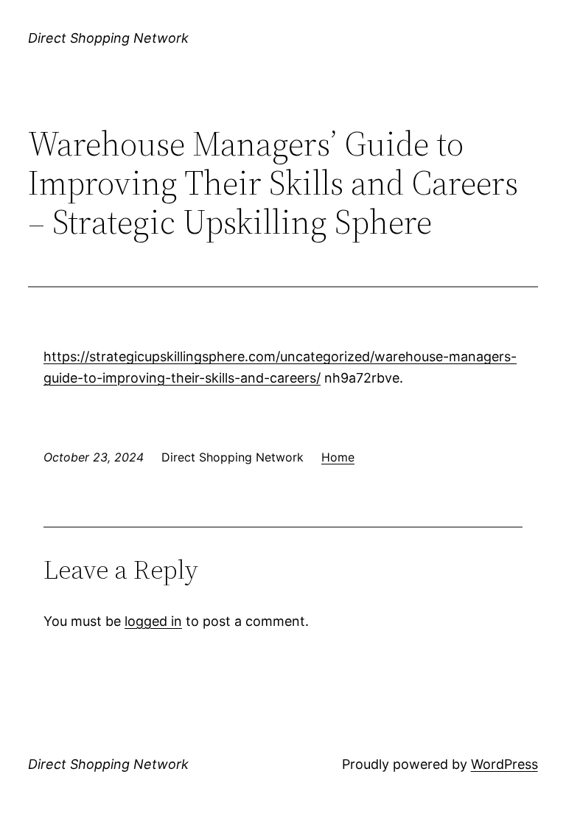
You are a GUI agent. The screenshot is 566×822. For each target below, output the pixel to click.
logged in (153, 621)
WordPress (504, 764)
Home (337, 457)
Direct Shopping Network (108, 38)
